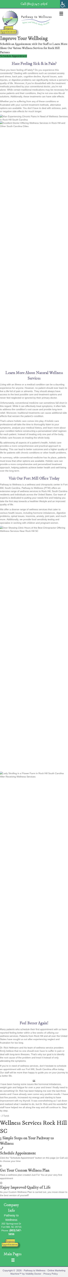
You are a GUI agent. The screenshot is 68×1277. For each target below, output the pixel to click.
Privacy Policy (50, 1273)
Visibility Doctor (33, 1273)
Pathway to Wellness (34, 1270)
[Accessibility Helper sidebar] (64, 4)
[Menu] (61, 13)
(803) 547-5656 (37, 4)
